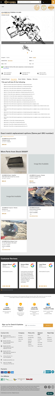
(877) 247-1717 (43, 74)
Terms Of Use (30, 345)
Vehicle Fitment (5, 79)
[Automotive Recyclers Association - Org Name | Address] (3, 379)
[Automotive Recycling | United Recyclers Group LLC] (9, 379)
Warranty (35, 79)
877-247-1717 (9, 356)
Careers (19, 341)
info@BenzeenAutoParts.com (8, 359)
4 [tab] (5, 290)
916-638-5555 (8, 357)
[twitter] (49, 389)
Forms (39, 340)
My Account (49, 339)
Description (14, 79)
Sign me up (48, 325)
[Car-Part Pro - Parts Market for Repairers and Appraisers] (21, 379)
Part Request (49, 341)
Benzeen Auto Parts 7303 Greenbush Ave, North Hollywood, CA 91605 (8, 347)
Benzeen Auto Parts (9, 2)
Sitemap (39, 337)
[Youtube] (52, 389)
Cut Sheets (40, 339)
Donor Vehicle (21, 79)
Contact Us (49, 337)
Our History (20, 337)
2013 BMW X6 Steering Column (9, 138)
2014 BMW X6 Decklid (34, 207)
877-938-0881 (8, 362)
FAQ (48, 335)
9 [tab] (12, 290)
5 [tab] (7, 290)
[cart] (53, 2)
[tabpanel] (27, 48)
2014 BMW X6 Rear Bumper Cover (9, 241)
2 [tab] (2, 290)
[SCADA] (15, 379)
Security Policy (31, 337)
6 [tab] (8, 290)
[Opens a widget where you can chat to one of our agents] (50, 393)
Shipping (29, 79)
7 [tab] (9, 290)
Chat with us (25, 74)
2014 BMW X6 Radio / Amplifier (9, 175)
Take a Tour (20, 339)
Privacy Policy (30, 335)
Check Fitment (6, 68)
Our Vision (20, 335)
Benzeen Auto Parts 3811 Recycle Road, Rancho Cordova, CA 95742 (8, 342)
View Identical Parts (34, 215)
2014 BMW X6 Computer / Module (37, 175)
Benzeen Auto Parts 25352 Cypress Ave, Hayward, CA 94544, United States (9, 352)
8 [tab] (11, 290)
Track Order (40, 342)
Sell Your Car (40, 346)
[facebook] (45, 389)
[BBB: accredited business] (48, 371)
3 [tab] (4, 290)
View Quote (40, 344)
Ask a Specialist (7, 74)
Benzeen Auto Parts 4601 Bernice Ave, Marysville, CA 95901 (9, 337)
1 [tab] (27, 53)
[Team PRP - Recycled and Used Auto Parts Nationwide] (29, 379)
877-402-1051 (11, 363)
